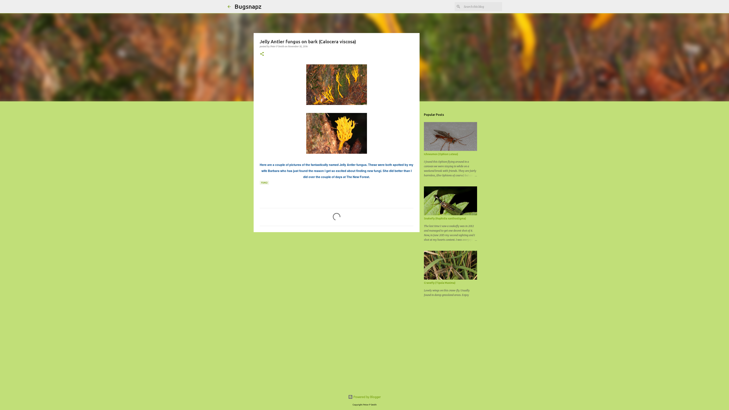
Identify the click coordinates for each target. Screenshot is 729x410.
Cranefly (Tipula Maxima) (439, 282)
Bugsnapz (247, 6)
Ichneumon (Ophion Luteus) (441, 154)
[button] (262, 54)
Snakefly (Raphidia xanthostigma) (445, 218)
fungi (264, 182)
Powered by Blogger (367, 397)
